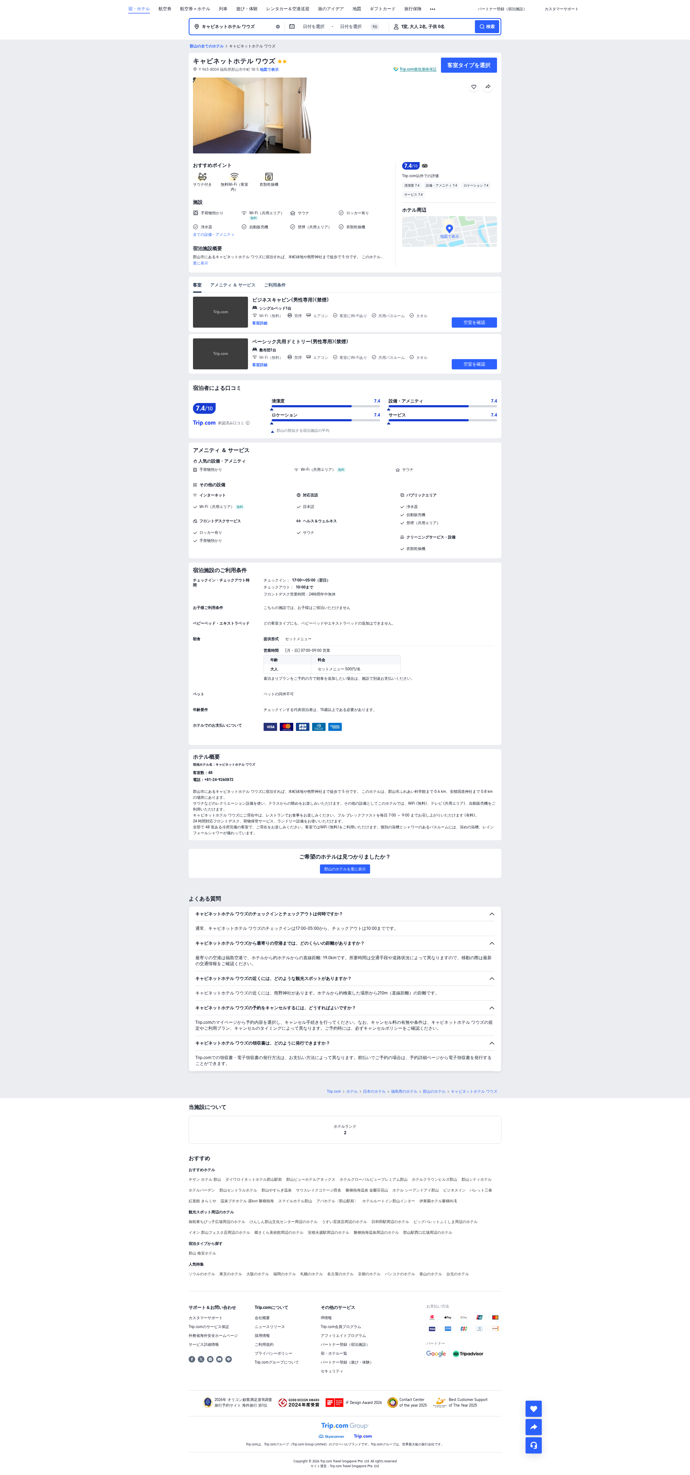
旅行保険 (413, 8)
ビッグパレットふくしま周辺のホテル (445, 1222)
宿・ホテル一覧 (334, 1353)
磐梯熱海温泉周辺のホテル (376, 1232)
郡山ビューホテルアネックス (310, 1179)
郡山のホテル (434, 1091)
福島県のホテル (404, 1091)
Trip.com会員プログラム (341, 1327)
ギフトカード (383, 8)
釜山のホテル (430, 1274)
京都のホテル (369, 1274)
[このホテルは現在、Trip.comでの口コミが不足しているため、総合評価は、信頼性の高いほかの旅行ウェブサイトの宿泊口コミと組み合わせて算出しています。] (248, 423)
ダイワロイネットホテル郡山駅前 (253, 1179)
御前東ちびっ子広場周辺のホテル (217, 1222)
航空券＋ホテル (195, 8)
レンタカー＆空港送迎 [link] (287, 8)
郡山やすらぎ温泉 (276, 1190)
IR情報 (326, 1318)
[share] (534, 1427)
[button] (433, 9)
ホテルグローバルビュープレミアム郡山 (374, 1179)
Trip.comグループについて (277, 1362)
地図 (357, 8)
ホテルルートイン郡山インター (388, 1201)
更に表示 (200, 263)
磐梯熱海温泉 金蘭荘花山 (367, 1190)
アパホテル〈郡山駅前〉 (337, 1201)
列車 (223, 8)
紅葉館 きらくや (202, 1201)
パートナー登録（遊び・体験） (347, 1362)
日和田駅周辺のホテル (390, 1222)
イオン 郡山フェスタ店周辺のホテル (219, 1232)
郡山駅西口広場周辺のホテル (427, 1232)
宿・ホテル (139, 8)
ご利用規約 (264, 1344)
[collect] (534, 1409)
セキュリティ (332, 1371)
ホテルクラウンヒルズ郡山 (434, 1179)
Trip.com (334, 1091)
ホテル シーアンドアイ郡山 (415, 1190)
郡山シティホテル (476, 1179)
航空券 (164, 8)
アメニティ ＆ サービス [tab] (233, 285)
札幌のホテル (311, 1274)
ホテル (352, 1091)
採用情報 (262, 1335)
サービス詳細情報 (204, 1344)
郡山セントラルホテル (238, 1190)
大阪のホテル (257, 1274)
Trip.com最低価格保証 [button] (418, 69)
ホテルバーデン (202, 1190)
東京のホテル (230, 1274)
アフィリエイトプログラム (343, 1335)
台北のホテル (457, 1274)
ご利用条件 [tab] (275, 285)
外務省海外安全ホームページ (213, 1335)
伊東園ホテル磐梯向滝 (438, 1201)
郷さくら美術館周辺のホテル (278, 1232)
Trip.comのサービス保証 (209, 1327)
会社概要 (262, 1318)
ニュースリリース (270, 1327)
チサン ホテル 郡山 (205, 1179)
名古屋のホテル (340, 1274)
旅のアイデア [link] (331, 8)
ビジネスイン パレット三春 (467, 1190)
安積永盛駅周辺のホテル (328, 1232)
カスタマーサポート (206, 1318)
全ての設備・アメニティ (213, 234)
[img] (252, 115)
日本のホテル (374, 1091)
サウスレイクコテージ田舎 (318, 1190)
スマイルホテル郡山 (295, 1201)
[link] (502, 8)
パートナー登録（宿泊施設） (345, 1344)
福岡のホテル (284, 1274)
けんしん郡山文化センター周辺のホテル (284, 1222)
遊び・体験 (247, 8)
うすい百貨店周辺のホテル (344, 1222)
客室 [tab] (197, 285)
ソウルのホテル (202, 1274)
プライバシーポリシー (273, 1353)
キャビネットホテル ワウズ (234, 61)
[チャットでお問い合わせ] (534, 1445)
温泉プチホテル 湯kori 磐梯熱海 (247, 1201)
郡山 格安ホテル (202, 1253)
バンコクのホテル (400, 1274)
